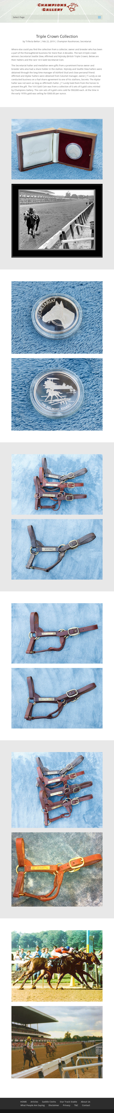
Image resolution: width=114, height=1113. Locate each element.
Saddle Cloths (49, 1101)
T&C (76, 1105)
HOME (23, 1101)
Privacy (66, 1105)
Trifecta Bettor (33, 41)
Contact (86, 1105)
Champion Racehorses (68, 41)
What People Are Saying (32, 1105)
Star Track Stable (68, 1101)
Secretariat (85, 41)
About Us (85, 1101)
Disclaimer (54, 1105)
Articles (34, 1101)
